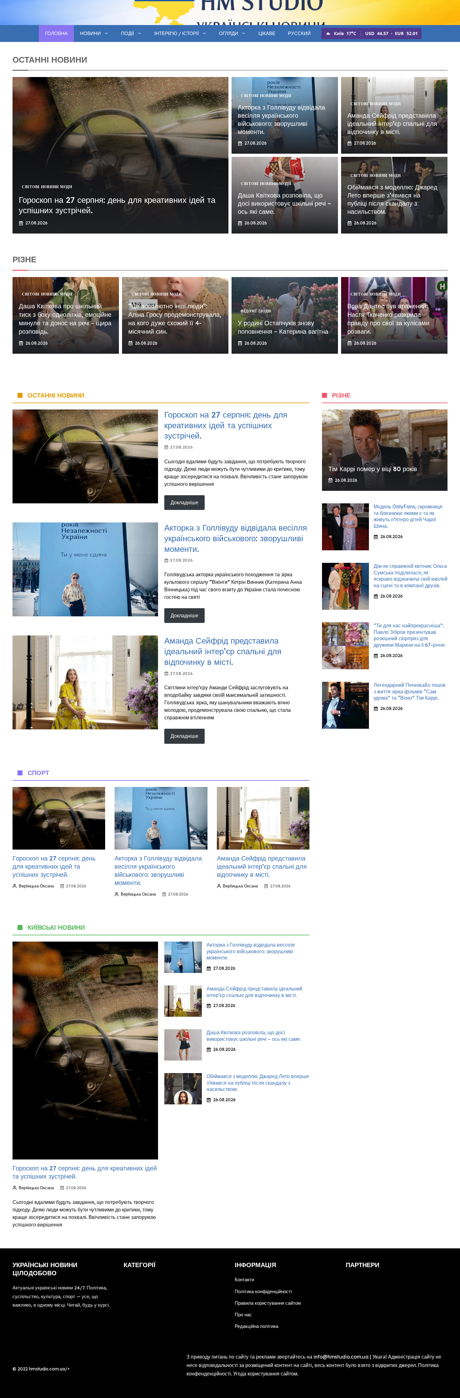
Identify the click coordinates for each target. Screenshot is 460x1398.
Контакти (244, 1279)
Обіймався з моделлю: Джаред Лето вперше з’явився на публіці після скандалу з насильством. (392, 199)
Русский (299, 33)
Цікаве (266, 33)
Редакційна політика (256, 1326)
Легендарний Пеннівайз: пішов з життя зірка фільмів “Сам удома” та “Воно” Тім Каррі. (410, 691)
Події (127, 33)
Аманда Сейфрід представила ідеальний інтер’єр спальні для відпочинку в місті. (392, 123)
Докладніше (184, 502)
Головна (56, 33)
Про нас (243, 1315)
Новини (90, 33)
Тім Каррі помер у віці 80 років (372, 469)
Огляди (228, 33)
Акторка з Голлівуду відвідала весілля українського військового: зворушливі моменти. (281, 119)
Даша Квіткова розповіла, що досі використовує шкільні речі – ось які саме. (284, 203)
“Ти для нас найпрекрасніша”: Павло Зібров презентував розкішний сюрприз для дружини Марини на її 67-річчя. (410, 635)
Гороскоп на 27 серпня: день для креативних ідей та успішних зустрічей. (225, 425)
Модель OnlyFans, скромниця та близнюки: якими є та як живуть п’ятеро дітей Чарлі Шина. (408, 516)
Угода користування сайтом (265, 1373)
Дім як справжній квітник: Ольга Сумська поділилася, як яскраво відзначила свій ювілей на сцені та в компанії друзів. (410, 575)
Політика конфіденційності (263, 1291)
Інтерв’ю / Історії (176, 33)
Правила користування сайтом (268, 1303)
